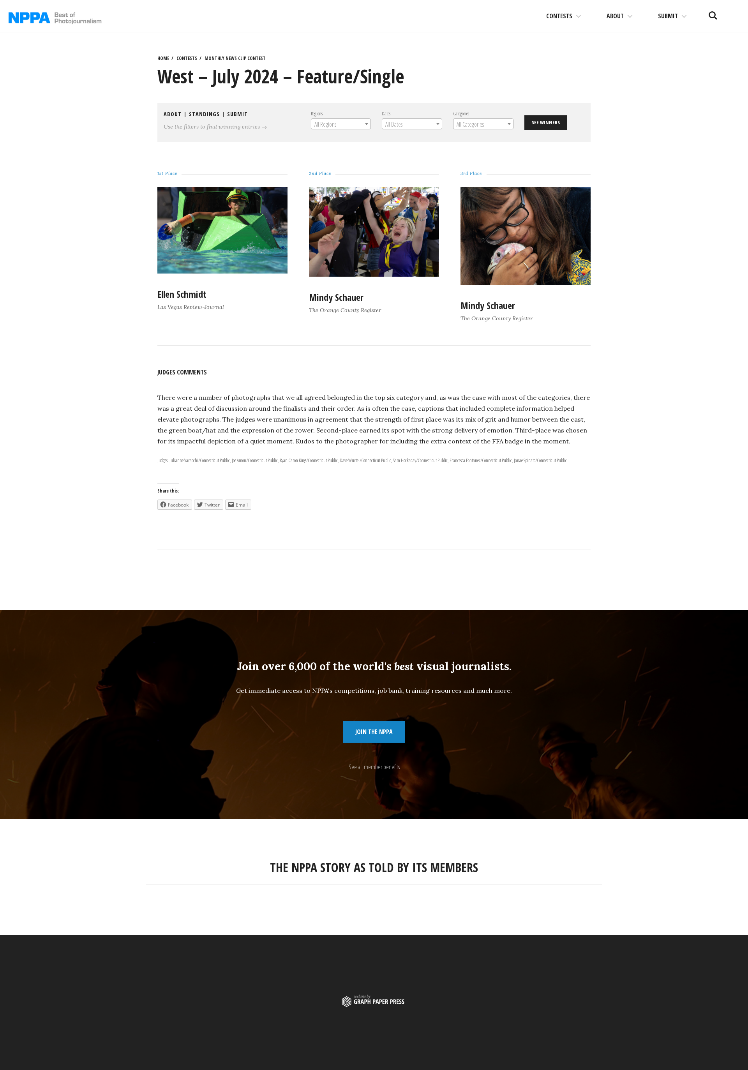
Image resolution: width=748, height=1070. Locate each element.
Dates (386, 113)
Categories (461, 113)
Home (163, 58)
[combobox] (341, 123)
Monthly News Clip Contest (235, 58)
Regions (317, 113)
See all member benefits (374, 767)
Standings (204, 114)
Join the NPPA (374, 731)
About (615, 16)
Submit (668, 16)
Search (713, 12)
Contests (559, 16)
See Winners (546, 122)
